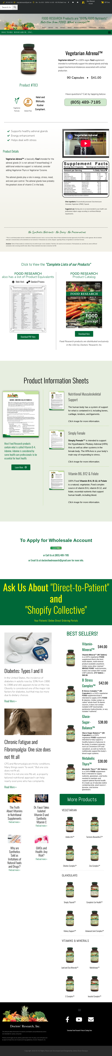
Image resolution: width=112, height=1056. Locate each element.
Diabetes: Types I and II (23, 670)
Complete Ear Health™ (94, 902)
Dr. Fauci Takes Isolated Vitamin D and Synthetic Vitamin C (41, 814)
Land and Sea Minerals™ (69, 967)
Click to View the (56, 264)
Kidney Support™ (70, 930)
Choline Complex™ (70, 865)
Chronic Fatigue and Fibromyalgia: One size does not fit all (27, 749)
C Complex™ (69, 996)
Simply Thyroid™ (70, 902)
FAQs (57, 28)
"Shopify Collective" (56, 609)
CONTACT (50, 28)
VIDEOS (70, 28)
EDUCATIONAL (92, 28)
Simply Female (76, 433)
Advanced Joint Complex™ (94, 930)
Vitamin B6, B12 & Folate (83, 473)
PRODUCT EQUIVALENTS (80, 28)
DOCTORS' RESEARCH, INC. (17, 32)
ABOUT (44, 28)
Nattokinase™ (94, 967)
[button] (109, 32)
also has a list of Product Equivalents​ (28, 275)
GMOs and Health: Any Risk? (41, 851)
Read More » (10, 701)
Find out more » (14, 821)
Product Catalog (84, 275)
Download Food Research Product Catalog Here (79, 1030)
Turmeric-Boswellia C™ (94, 836)
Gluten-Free (28, 111)
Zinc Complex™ (94, 865)
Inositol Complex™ (94, 996)
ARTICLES (62, 28)
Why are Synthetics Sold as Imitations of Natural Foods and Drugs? (14, 857)
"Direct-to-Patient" (80, 587)
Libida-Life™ (69, 836)
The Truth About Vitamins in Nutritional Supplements (14, 813)
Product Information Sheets (56, 380)
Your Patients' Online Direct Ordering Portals (56, 620)
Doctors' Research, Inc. (25, 1026)
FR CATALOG (102, 28)
